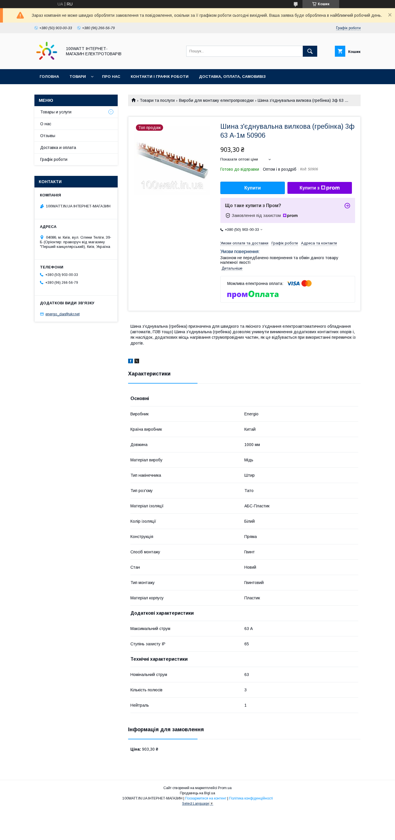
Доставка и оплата (58, 147)
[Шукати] (310, 51)
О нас (45, 123)
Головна (49, 76)
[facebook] (130, 362)
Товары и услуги (55, 112)
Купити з (310, 187)
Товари (77, 76)
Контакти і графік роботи (160, 76)
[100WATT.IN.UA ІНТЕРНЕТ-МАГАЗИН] (46, 61)
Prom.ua (225, 788)
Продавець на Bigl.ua (197, 793)
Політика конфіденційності (251, 798)
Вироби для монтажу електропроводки (216, 100)
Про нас (111, 76)
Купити (252, 187)
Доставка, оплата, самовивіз (232, 76)
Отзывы (47, 135)
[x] (136, 362)
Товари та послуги (157, 100)
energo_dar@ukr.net (62, 314)
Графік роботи (53, 159)
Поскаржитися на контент (205, 798)
